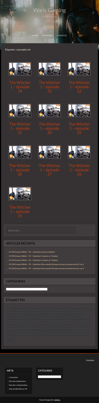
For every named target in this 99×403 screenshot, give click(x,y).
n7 (24, 325)
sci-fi (86, 325)
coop (9, 314)
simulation (48, 330)
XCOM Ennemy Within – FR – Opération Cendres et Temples (33, 256)
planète (64, 325)
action (10, 309)
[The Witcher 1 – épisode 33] (49, 68)
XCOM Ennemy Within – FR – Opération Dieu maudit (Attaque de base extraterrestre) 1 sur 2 (46, 268)
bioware (87, 309)
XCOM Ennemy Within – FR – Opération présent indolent (32, 252)
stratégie (82, 330)
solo (73, 330)
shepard (36, 330)
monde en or (83, 319)
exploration (13, 319)
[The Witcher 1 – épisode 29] (79, 110)
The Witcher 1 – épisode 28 (20, 169)
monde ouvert (14, 325)
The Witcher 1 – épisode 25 (20, 211)
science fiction (23, 330)
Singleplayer (62, 330)
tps (35, 335)
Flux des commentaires (18, 385)
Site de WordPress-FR (18, 389)
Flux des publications (17, 381)
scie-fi (10, 330)
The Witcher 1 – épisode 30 (49, 128)
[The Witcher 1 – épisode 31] (19, 110)
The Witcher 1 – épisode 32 (79, 86)
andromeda (35, 309)
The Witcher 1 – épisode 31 (20, 128)
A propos (62, 35)
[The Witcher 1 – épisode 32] (79, 68)
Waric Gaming (49, 10)
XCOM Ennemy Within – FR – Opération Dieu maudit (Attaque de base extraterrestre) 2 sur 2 (46, 264)
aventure (76, 309)
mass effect (61, 319)
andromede (48, 309)
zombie (10, 340)
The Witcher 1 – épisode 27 (49, 169)
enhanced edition (75, 314)
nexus (31, 325)
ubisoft (43, 335)
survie (10, 335)
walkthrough (55, 335)
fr (28, 319)
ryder (79, 325)
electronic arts (56, 314)
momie (72, 319)
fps (23, 319)
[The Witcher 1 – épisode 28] (19, 152)
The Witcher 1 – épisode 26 (79, 169)
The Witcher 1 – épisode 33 (49, 86)
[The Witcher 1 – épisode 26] (79, 152)
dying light (31, 314)
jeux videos (36, 319)
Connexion (13, 377)
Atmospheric (62, 309)
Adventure (21, 309)
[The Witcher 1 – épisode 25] (19, 193)
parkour (54, 325)
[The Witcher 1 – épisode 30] (49, 110)
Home (35, 35)
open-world (41, 325)
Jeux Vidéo (47, 35)
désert (42, 314)
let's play (48, 319)
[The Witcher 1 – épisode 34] (19, 68)
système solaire (23, 335)
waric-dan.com (80, 335)
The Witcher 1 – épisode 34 (20, 86)
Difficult (18, 314)
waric (68, 335)
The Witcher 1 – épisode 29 (79, 128)
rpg (72, 325)
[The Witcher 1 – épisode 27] (49, 152)
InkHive (57, 400)
